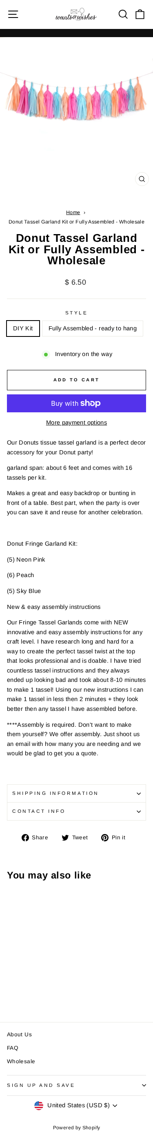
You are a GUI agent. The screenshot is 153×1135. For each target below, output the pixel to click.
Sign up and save (41, 1085)
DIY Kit (23, 328)
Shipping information (55, 793)
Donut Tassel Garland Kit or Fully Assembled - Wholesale (76, 222)
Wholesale (21, 1061)
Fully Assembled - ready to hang (93, 328)
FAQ (12, 1048)
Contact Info (38, 811)
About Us (19, 1034)
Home (73, 212)
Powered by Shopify (76, 1128)
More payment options (76, 422)
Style (76, 312)
